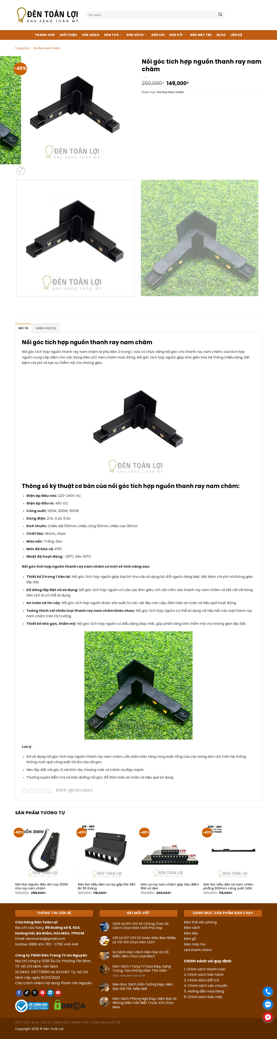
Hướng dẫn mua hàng (206, 991)
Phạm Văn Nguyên (76, 983)
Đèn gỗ (190, 939)
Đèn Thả (111, 35)
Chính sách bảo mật (205, 997)
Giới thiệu (68, 35)
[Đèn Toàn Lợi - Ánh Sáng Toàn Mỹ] (47, 15)
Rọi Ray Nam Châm (47, 48)
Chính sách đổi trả (203, 980)
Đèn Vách (134, 35)
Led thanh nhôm (198, 950)
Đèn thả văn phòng (200, 922)
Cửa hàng (90, 35)
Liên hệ (236, 35)
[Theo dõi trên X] (34, 993)
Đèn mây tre (194, 944)
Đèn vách (192, 928)
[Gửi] (220, 15)
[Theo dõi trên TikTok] (27, 993)
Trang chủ (45, 35)
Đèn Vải (157, 35)
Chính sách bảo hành (205, 975)
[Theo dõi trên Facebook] (19, 993)
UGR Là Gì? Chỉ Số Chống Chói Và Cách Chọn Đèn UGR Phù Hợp (140, 926)
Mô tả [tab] (23, 328)
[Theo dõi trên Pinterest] (42, 993)
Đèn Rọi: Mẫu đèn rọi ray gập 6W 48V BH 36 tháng (107, 886)
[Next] (31, 168)
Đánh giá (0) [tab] (46, 328)
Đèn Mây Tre (201, 35)
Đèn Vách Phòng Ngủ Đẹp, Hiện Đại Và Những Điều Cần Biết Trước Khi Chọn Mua (144, 1003)
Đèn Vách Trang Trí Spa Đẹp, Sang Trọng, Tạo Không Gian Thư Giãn (142, 969)
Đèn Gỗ (175, 35)
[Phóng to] (21, 171)
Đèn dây (191, 933)
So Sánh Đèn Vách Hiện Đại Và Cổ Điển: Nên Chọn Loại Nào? (141, 954)
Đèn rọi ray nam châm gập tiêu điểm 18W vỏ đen (170, 886)
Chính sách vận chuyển (207, 986)
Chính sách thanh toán (206, 969)
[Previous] (17, 300)
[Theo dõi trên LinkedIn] (50, 993)
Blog (221, 35)
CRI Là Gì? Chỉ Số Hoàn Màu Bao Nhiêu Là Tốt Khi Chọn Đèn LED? (144, 940)
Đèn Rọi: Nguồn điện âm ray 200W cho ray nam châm (41, 886)
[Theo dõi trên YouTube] (58, 993)
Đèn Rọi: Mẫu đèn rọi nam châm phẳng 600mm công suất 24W (228, 886)
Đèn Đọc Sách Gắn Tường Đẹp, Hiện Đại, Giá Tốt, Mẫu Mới (143, 987)
